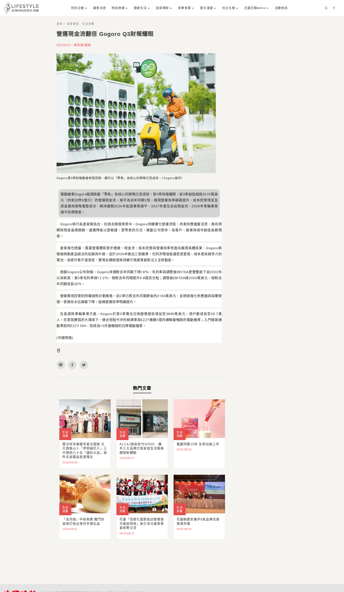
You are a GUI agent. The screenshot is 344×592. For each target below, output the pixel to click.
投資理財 (162, 8)
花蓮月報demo (255, 8)
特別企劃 (77, 8)
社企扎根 (228, 8)
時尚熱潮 (118, 8)
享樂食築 (184, 8)
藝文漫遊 (206, 8)
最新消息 (99, 8)
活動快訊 (281, 8)
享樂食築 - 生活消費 (80, 23)
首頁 (60, 23)
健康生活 (140, 8)
